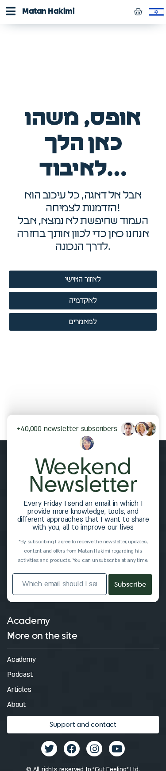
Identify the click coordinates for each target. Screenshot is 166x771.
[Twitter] (49, 748)
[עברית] (156, 12)
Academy (21, 659)
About (16, 705)
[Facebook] (71, 748)
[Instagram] (94, 748)
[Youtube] (116, 748)
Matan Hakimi (48, 11)
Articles (19, 690)
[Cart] (137, 11)
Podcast (20, 674)
